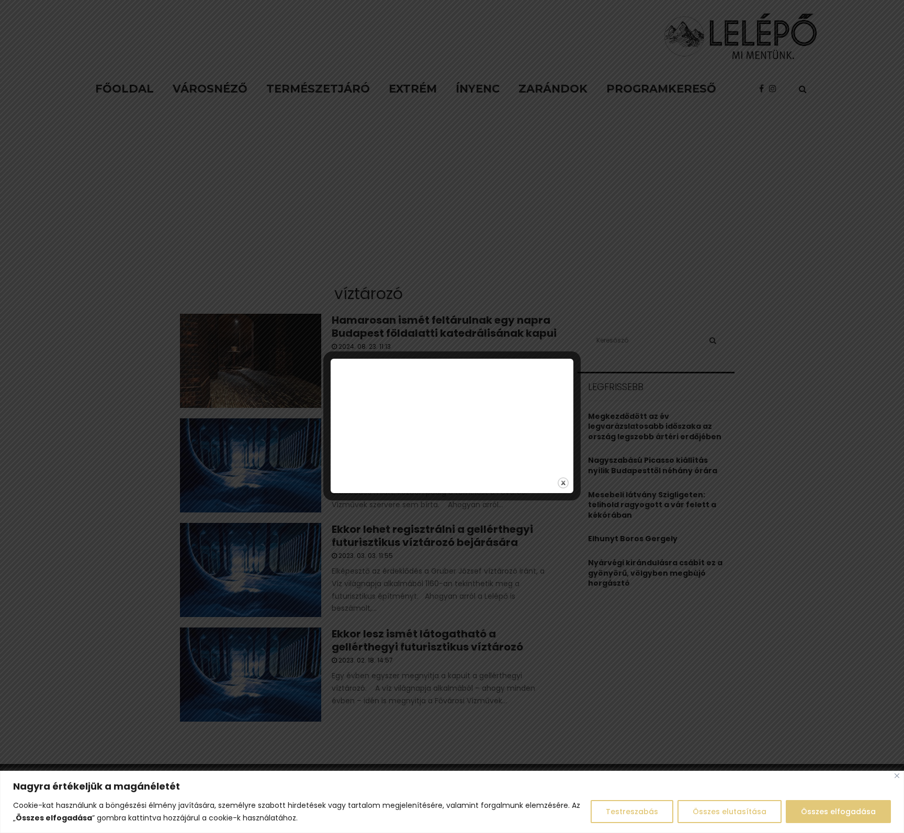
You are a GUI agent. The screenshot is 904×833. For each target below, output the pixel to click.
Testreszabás (632, 811)
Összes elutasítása (729, 811)
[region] (452, 802)
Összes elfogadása (838, 811)
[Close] (897, 775)
